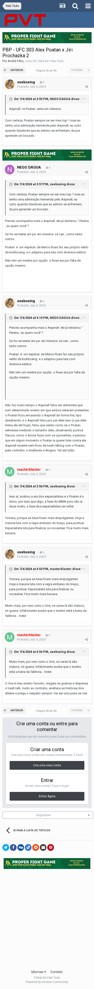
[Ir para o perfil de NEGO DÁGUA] (9, 169)
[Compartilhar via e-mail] (43, 847)
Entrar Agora (47, 796)
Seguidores (43, 815)
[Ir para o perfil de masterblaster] (9, 472)
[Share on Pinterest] (50, 847)
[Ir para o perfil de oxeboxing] (9, 84)
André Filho (16, 61)
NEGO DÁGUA (60, 99)
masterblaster (61, 569)
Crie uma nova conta (47, 765)
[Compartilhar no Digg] (20, 847)
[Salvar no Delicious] (28, 847)
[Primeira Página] (5, 70)
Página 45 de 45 (47, 70)
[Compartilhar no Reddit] (35, 847)
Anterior (17, 70)
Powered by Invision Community (47, 982)
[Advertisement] (47, 918)
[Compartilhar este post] (86, 86)
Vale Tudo (57, 61)
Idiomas (37, 972)
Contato (56, 972)
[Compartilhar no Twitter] (5, 847)
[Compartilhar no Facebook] (13, 847)
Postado (31, 86)
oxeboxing (26, 82)
